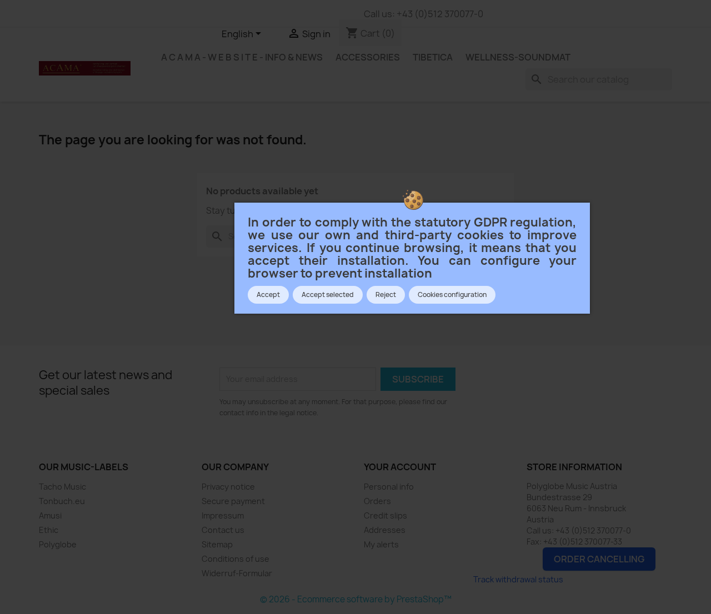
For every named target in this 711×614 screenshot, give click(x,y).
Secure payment (233, 501)
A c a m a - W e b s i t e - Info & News (242, 57)
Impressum (223, 515)
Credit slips (385, 515)
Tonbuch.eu (62, 501)
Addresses (384, 530)
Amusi (50, 515)
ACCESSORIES (368, 57)
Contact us (223, 530)
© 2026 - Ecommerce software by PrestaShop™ (356, 599)
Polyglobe (58, 544)
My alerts (381, 544)
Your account (400, 467)
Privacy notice (228, 486)
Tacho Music (62, 486)
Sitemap (217, 544)
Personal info (389, 486)
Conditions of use (235, 558)
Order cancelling (599, 559)
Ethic (48, 530)
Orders (377, 501)
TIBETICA (433, 57)
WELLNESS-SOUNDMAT (517, 57)
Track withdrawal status (518, 579)
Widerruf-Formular (237, 573)
